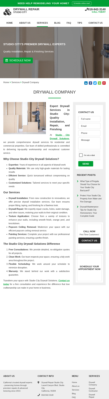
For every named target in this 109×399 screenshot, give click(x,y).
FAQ (69, 23)
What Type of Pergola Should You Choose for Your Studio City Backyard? (90, 186)
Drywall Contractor (93, 389)
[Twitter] (95, 83)
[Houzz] (99, 83)
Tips (79, 23)
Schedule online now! (82, 3)
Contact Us (96, 23)
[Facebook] (90, 83)
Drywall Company (93, 383)
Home (9, 23)
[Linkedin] (86, 83)
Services (42, 23)
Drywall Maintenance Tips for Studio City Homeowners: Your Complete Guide (89, 211)
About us (24, 23)
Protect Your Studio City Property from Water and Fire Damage (90, 198)
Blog (57, 23)
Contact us (89, 240)
